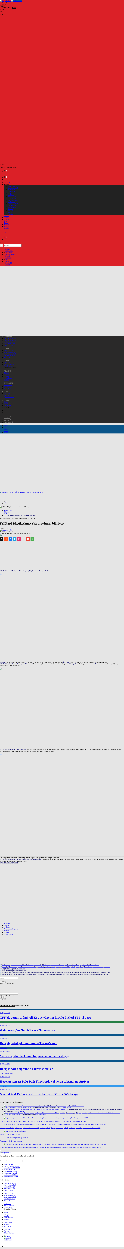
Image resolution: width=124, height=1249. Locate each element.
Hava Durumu (12, 186)
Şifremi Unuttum (9, 397)
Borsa (8, 1164)
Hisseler (10, 210)
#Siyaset (6, 932)
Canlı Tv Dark (8, 350)
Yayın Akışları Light (10, 352)
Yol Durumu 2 (12, 191)
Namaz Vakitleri (13, 203)
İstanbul (6, 224)
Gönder (3, 981)
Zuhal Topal (9, 251)
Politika (6, 432)
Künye (6, 403)
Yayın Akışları (12, 196)
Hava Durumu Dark (10, 340)
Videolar (6, 420)
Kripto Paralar (12, 207)
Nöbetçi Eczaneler (13, 200)
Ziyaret (7, 265)
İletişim (6, 402)
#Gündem (7, 924)
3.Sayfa (6, 425)
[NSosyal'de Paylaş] (6, 539)
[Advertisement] (58, 448)
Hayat (6, 431)
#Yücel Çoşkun (8, 934)
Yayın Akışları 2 (13, 198)
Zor (6, 259)
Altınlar (10, 212)
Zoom (7, 261)
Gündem (6, 216)
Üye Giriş (7, 393)
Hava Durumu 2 (13, 188)
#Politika (6, 931)
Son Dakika (7, 182)
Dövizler (10, 209)
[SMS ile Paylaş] (32, 539)
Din (5, 427)
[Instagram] (19, 539)
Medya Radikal (8, 510)
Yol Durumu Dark (9, 343)
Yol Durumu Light (9, 342)
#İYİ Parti (7, 927)
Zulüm (7, 249)
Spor (5, 221)
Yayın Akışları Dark (10, 354)
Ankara (6, 223)
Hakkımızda (7, 405)
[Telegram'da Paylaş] (14, 539)
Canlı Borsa (11, 202)
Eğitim (6, 429)
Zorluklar (8, 258)
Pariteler (10, 214)
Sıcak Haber (7, 388)
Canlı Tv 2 (11, 195)
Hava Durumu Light (10, 338)
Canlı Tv (10, 193)
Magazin (6, 226)
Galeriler (7, 418)
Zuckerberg (8, 252)
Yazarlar (6, 228)
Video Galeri (8, 385)
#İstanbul (6, 925)
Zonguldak (8, 263)
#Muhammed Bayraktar (11, 929)
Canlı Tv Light (8, 345)
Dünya (6, 217)
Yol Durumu (11, 189)
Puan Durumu (12, 205)
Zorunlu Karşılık (10, 254)
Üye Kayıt (7, 395)
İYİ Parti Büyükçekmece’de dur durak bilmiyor (29, 492)
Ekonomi (6, 219)
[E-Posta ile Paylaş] (28, 539)
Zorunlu (7, 256)
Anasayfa (5, 492)
